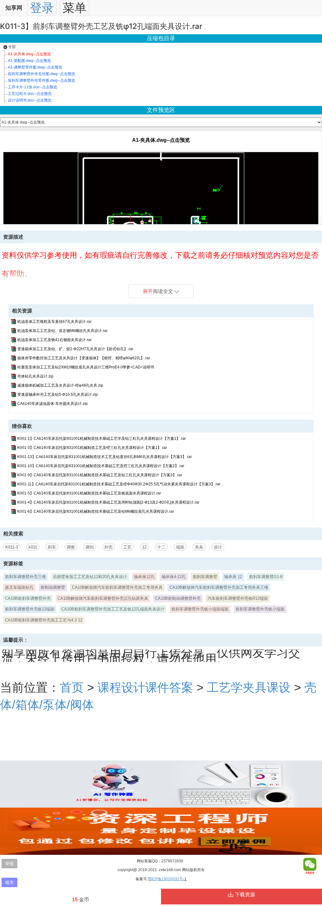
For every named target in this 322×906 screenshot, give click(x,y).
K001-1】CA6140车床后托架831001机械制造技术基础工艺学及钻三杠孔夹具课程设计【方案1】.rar (101, 438)
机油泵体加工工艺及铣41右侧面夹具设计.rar (54, 340)
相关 (9, 882)
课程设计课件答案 (145, 687)
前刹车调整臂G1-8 (265, 576)
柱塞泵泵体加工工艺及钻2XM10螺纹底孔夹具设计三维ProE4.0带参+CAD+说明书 (85, 367)
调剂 (90, 547)
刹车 (52, 547)
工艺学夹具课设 (249, 687)
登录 (42, 7)
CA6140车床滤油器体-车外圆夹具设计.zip (52, 403)
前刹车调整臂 (205, 576)
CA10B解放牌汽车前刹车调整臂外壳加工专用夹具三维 (218, 587)
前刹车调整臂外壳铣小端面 (260, 609)
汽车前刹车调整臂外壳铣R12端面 (238, 598)
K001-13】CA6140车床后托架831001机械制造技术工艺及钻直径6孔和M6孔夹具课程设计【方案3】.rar (104, 457)
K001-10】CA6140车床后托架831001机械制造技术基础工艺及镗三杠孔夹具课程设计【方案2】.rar (100, 466)
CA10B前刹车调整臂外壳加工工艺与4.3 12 (43, 620)
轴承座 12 (233, 576)
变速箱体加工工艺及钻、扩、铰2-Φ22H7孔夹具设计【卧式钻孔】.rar (75, 349)
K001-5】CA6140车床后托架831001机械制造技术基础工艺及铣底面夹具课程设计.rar (89, 493)
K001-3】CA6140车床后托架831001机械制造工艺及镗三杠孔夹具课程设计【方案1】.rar (92, 447)
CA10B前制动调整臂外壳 (178, 598)
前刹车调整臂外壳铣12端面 (29, 609)
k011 (33, 547)
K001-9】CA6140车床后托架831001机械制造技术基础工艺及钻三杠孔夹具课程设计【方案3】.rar (99, 475)
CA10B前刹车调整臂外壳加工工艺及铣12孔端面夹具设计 (112, 609)
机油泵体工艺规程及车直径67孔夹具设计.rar (54, 321)
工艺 (127, 547)
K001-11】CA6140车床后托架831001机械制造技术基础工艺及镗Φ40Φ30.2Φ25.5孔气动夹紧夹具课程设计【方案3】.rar (118, 484)
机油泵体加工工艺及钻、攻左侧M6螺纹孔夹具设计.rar (62, 331)
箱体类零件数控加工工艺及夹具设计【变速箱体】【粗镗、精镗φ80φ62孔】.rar (83, 358)
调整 (71, 547)
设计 (218, 547)
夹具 (199, 547)
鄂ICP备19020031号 (165, 879)
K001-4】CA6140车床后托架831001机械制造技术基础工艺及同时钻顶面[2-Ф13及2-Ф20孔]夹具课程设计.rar (108, 502)
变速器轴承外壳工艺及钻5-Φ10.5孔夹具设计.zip (57, 394)
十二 (161, 547)
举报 (9, 863)
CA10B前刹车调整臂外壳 (28, 598)
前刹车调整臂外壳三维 (25, 576)
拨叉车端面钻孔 (19, 587)
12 (144, 547)
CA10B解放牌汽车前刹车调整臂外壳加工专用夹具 (117, 587)
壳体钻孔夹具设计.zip (35, 376)
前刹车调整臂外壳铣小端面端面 (200, 609)
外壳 (108, 547)
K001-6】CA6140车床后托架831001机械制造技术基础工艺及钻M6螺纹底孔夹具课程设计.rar (95, 511)
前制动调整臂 (53, 587)
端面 (180, 547)
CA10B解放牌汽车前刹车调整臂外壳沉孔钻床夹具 (103, 598)
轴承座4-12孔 (174, 576)
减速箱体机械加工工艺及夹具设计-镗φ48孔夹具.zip (60, 385)
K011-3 (11, 547)
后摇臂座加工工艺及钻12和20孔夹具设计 (90, 576)
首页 (72, 687)
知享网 (13, 8)
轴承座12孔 (144, 576)
